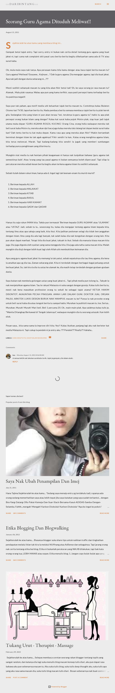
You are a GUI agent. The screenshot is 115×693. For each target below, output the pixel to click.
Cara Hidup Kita (19, 338)
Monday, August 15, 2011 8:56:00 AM (30, 355)
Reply (15, 362)
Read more (104, 513)
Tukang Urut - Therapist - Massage (39, 645)
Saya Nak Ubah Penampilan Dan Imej (42, 481)
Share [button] (103, 338)
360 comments (19, 560)
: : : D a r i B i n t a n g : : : (22, 4)
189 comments (19, 513)
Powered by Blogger (59, 687)
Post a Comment (20, 677)
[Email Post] (50, 338)
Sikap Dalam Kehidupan (37, 338)
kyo (14, 355)
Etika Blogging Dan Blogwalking (37, 528)
